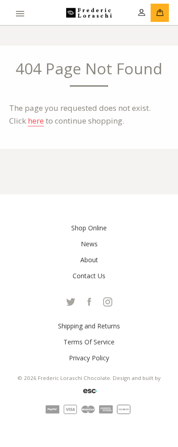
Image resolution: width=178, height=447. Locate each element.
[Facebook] (90, 300)
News (89, 243)
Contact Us (89, 275)
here (36, 120)
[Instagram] (107, 300)
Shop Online (89, 228)
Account (141, 13)
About (89, 259)
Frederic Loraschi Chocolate (74, 377)
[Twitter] (70, 300)
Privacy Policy (89, 357)
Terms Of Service (89, 342)
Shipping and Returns (89, 326)
